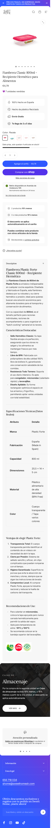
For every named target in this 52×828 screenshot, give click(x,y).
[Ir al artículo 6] (31, 66)
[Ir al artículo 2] (19, 66)
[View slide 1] (20, 751)
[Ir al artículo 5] (28, 66)
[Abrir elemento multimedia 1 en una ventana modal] (43, 22)
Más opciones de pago (25, 178)
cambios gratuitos (31, 240)
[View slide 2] (23, 751)
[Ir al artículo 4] (25, 66)
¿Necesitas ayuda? (14, 250)
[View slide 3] (26, 751)
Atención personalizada (25, 737)
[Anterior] (3, 3)
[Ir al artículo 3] (22, 66)
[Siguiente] (46, 3)
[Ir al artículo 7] (34, 66)
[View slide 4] (29, 751)
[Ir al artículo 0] (16, 66)
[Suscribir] (43, 812)
